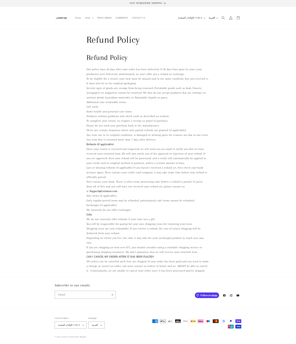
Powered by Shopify (78, 337)
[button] (89, 17)
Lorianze (65, 337)
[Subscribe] (112, 295)
